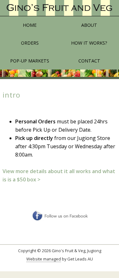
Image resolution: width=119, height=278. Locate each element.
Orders (30, 43)
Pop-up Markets (29, 61)
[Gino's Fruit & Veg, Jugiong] (59, 8)
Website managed (43, 259)
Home (29, 25)
